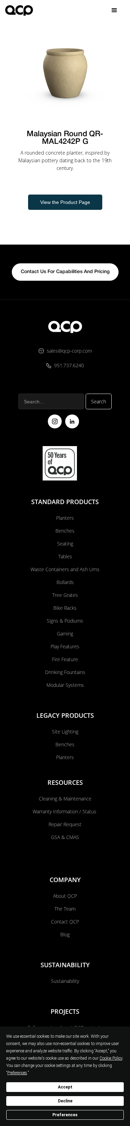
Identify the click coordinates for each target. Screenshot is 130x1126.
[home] (19, 10)
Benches (65, 530)
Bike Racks (65, 608)
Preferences (65, 1114)
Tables (65, 556)
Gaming (65, 633)
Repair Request (65, 824)
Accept (65, 1087)
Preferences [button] (17, 1072)
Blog (65, 934)
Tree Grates (65, 595)
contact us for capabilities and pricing (65, 272)
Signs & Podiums (65, 620)
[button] (114, 10)
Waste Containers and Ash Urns (65, 569)
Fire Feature (65, 659)
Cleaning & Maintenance (65, 798)
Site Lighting (65, 731)
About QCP (65, 896)
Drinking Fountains (65, 672)
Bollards (65, 582)
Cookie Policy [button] (110, 1058)
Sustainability (65, 981)
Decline (65, 1101)
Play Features (65, 646)
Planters (65, 518)
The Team (65, 908)
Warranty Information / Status (65, 811)
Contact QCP (65, 921)
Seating (65, 543)
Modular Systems (65, 685)
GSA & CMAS (65, 837)
